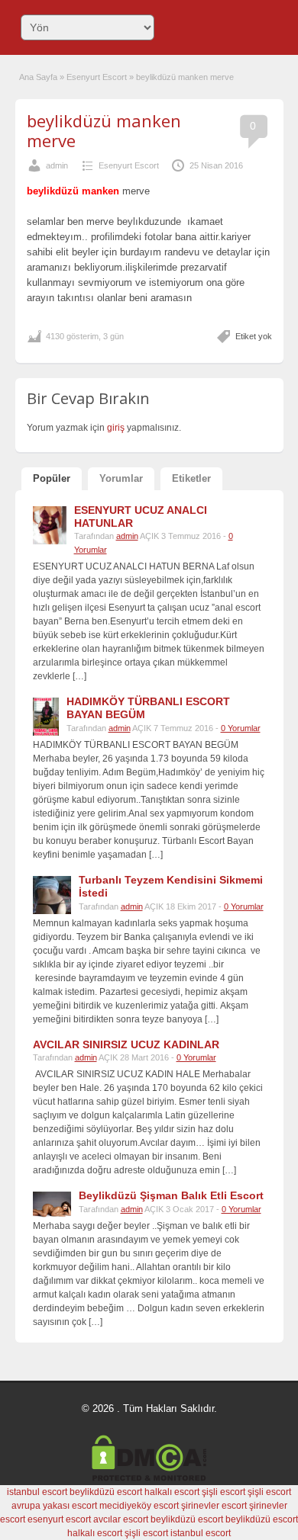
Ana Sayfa (38, 77)
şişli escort (223, 1492)
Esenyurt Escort (96, 77)
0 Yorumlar (241, 728)
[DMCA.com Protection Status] (149, 1478)
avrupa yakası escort (54, 1505)
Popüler (51, 478)
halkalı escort (171, 1492)
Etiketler (191, 478)
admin (57, 165)
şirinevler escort (214, 1505)
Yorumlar (121, 478)
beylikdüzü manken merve (104, 130)
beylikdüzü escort (106, 1492)
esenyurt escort (59, 1519)
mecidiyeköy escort (139, 1505)
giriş (116, 427)
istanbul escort (37, 1492)
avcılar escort (120, 1519)
